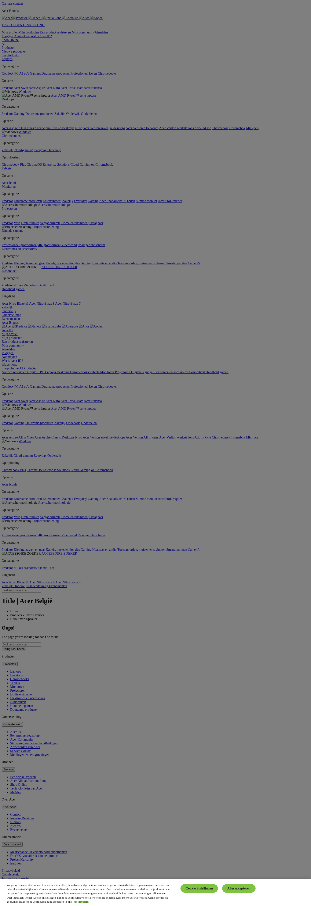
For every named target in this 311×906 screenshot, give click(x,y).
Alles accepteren (238, 888)
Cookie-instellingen (199, 888)
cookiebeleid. (81, 901)
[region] (155, 892)
